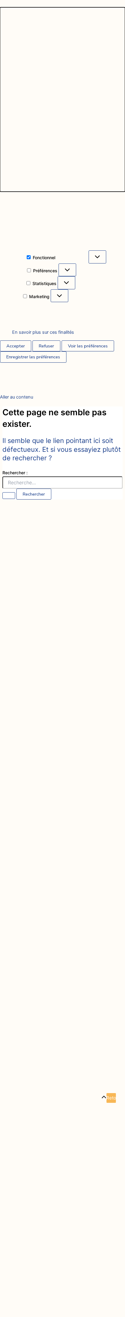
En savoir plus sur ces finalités (43, 332)
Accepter (15, 346)
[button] (62, 99)
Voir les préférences (88, 346)
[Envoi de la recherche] (8, 495)
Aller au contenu (16, 397)
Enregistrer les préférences (33, 357)
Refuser (46, 346)
